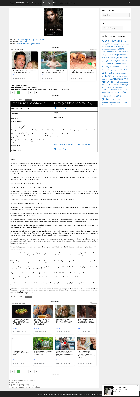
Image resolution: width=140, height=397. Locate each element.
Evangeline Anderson (110, 49)
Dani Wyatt (109, 46)
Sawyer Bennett (114, 100)
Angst (26, 40)
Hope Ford (120, 55)
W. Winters (123, 102)
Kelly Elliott (113, 70)
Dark (44, 3)
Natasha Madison (110, 85)
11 (27, 92)
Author (27, 3)
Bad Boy (31, 40)
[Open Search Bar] (129, 3)
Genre (34, 3)
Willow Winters (107, 105)
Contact (67, 3)
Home (12, 3)
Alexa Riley (112, 40)
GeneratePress (97, 394)
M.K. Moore (120, 79)
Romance (41, 40)
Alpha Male (20, 40)
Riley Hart (112, 92)
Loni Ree (116, 76)
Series (39, 3)
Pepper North (118, 89)
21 (30, 92)
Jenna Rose (111, 61)
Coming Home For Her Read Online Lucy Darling (24, 386)
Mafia (55, 3)
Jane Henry (112, 58)
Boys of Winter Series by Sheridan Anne (29, 44)
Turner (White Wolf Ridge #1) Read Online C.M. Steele (25, 387)
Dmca (74, 3)
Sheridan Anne (22, 42)
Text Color (14, 100)
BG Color (21, 100)
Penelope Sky (107, 89)
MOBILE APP (20, 3)
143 (36, 92)
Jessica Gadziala (111, 63)
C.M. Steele (114, 44)
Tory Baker (114, 102)
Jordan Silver (117, 66)
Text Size (28, 100)
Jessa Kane (121, 61)
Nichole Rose (122, 85)
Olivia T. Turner (108, 87)
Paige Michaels (119, 87)
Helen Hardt (110, 54)
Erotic (61, 3)
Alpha (50, 3)
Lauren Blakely (117, 73)
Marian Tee (110, 81)
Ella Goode (118, 46)
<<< (13, 92)
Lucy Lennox (108, 79)
